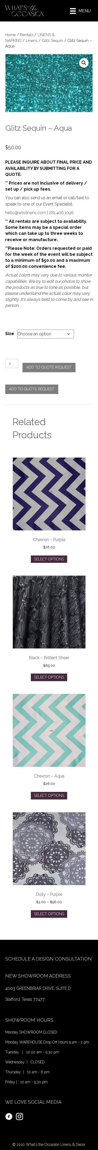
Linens (31, 40)
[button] (84, 63)
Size (9, 333)
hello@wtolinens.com (25, 212)
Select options (49, 559)
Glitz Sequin (52, 40)
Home (10, 34)
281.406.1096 (61, 212)
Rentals (26, 34)
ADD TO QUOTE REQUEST (49, 367)
